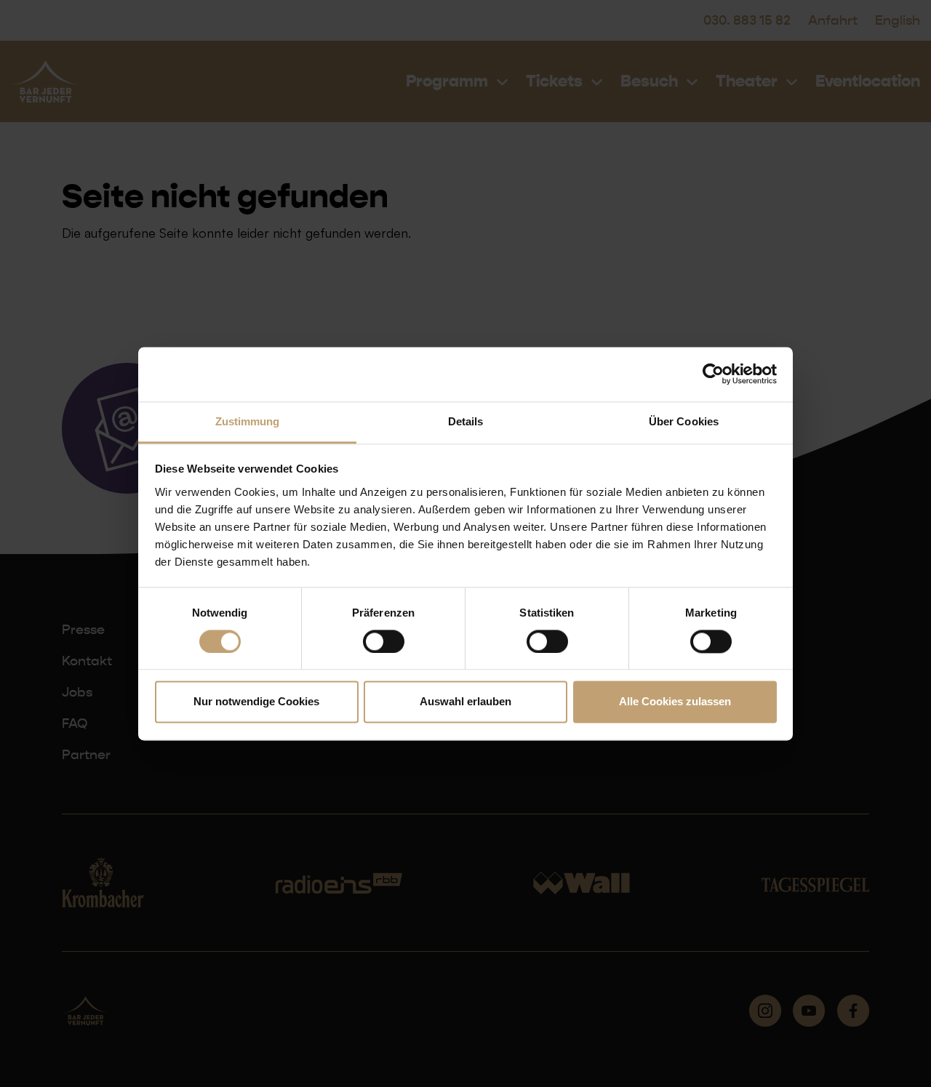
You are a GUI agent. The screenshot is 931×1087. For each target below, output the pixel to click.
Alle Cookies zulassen (675, 702)
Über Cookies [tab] (684, 421)
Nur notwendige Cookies (256, 702)
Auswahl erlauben (465, 702)
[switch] (383, 641)
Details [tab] (466, 421)
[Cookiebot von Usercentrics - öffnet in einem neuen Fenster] (713, 374)
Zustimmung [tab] (247, 421)
